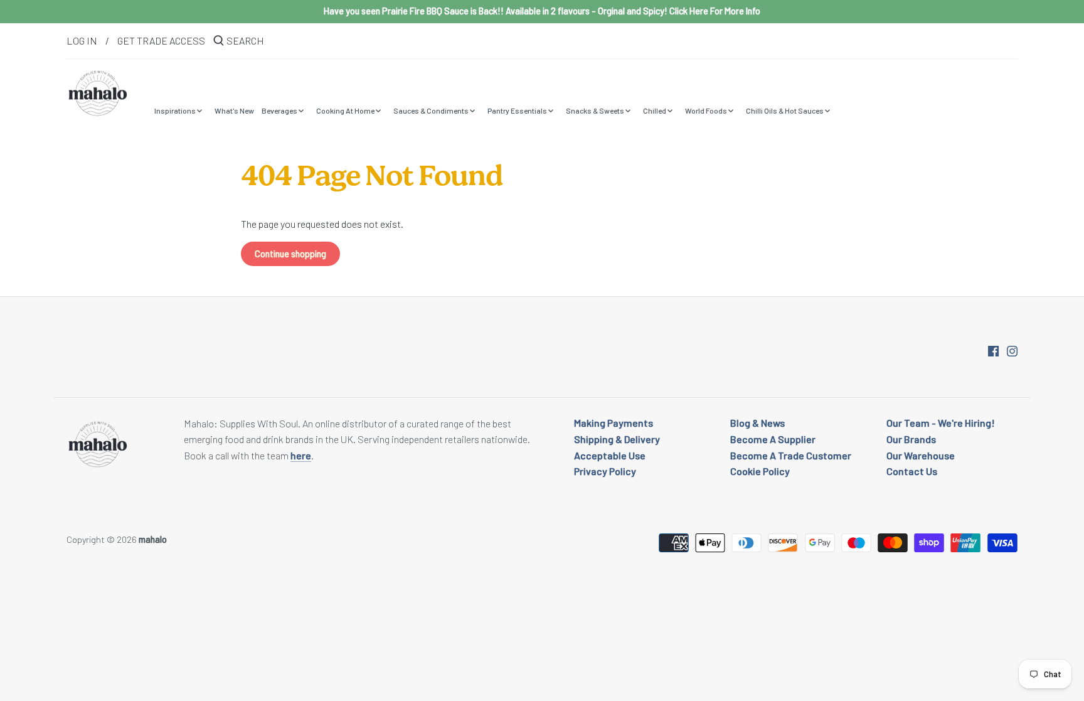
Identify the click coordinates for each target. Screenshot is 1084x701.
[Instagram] (1012, 349)
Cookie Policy (760, 471)
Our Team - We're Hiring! (940, 423)
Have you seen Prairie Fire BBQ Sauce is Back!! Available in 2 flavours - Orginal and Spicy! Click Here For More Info (542, 11)
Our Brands (911, 439)
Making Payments (613, 423)
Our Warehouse (920, 455)
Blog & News (757, 423)
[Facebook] (993, 349)
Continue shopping (290, 254)
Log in (81, 40)
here (300, 455)
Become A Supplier (773, 439)
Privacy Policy (605, 471)
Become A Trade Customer (790, 455)
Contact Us (911, 471)
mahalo (153, 539)
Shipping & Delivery (617, 439)
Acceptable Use (610, 455)
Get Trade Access (161, 40)
